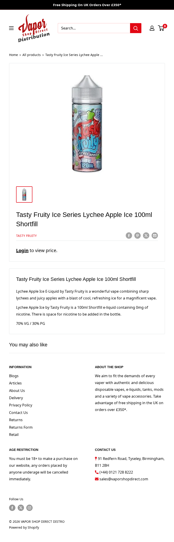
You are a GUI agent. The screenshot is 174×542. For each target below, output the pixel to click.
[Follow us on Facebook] (12, 508)
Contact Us (18, 412)
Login (22, 250)
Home (13, 55)
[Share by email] (155, 235)
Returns (16, 419)
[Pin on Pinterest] (137, 235)
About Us (17, 390)
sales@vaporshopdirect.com (123, 478)
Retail (14, 434)
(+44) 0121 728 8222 (116, 472)
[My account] (152, 28)
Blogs (14, 375)
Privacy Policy (20, 405)
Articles (15, 383)
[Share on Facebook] (129, 235)
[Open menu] (11, 28)
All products (31, 55)
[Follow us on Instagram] (29, 508)
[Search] (135, 28)
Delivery (16, 397)
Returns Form (21, 427)
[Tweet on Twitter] (146, 235)
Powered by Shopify (24, 527)
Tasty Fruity (26, 235)
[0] (161, 28)
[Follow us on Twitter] (21, 508)
